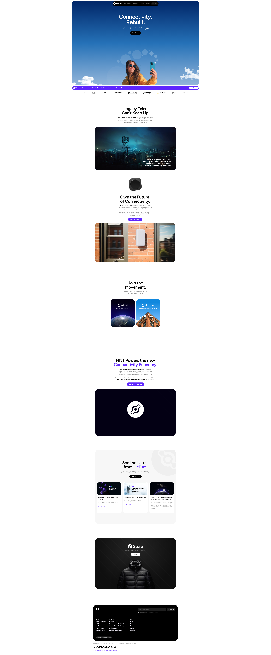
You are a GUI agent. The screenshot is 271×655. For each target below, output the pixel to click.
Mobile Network (101, 622)
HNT (97, 626)
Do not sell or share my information (104, 637)
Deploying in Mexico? (116, 630)
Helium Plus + (113, 622)
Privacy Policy (96, 643)
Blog (131, 622)
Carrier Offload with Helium (117, 626)
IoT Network (100, 624)
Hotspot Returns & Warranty (118, 643)
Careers (132, 630)
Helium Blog (113, 628)
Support (132, 624)
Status (132, 628)
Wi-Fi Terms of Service (131, 643)
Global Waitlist (100, 630)
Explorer (132, 626)
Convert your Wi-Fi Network (118, 624)
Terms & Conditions (105, 643)
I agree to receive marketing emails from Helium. (148, 612)
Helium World (100, 628)
